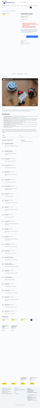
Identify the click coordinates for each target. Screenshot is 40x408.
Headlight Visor (13, 5)
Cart (31, 2)
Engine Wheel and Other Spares (6, 5)
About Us (28, 388)
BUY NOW (32, 36)
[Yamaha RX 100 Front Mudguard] (6, 321)
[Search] (31, 7)
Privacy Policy (17, 388)
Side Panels (18, 5)
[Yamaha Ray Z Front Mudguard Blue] (15, 321)
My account (16, 393)
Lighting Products (30, 5)
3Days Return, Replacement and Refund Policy (20, 390)
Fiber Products (36, 5)
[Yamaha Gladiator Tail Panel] (34, 347)
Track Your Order (24, 2)
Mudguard (3, 330)
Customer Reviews (30, 391)
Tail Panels (22, 5)
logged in (26, 141)
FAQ (37, 2)
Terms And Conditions (30, 390)
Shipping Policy (29, 389)
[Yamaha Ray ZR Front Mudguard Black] (25, 347)
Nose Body (25, 5)
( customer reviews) (27, 15)
